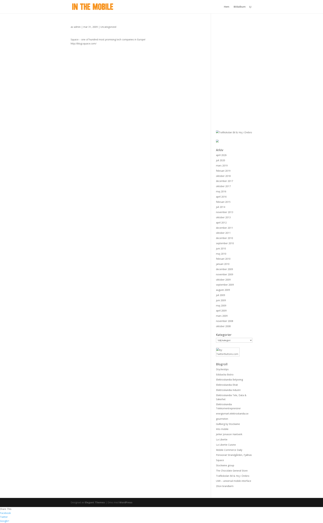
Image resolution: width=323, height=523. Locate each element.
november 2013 (224, 212)
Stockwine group (225, 465)
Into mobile (222, 429)
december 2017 (224, 181)
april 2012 (221, 222)
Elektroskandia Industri (228, 390)
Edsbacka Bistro (225, 374)
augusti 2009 (223, 289)
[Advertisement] (231, 73)
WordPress (125, 502)
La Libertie (221, 439)
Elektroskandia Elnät (227, 384)
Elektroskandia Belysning (229, 379)
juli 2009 (220, 295)
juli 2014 (220, 206)
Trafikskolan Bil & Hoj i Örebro (232, 475)
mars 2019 (222, 165)
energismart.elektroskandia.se (232, 413)
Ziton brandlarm (225, 486)
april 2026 (221, 155)
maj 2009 (221, 305)
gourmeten (222, 418)
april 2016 (221, 196)
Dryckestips (222, 369)
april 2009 (221, 310)
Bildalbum (240, 7)
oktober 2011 (223, 232)
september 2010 (225, 243)
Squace (220, 460)
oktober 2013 (223, 217)
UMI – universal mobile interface (233, 480)
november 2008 (224, 321)
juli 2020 (220, 160)
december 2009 (224, 269)
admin (77, 26)
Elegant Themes (95, 502)
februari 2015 (223, 201)
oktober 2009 (223, 279)
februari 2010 (223, 258)
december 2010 (224, 238)
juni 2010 (221, 248)
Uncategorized (108, 26)
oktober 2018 (223, 176)
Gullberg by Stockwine (228, 424)
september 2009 (225, 284)
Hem (226, 7)
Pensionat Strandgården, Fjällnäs (234, 455)
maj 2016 (221, 191)
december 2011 (224, 227)
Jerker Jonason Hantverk (229, 434)
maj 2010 (221, 253)
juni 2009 (221, 300)
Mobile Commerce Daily (229, 449)
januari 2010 (222, 264)
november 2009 (224, 274)
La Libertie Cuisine (226, 444)
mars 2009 (222, 315)
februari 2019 (223, 170)
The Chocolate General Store (232, 470)
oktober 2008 (223, 326)
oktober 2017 (223, 186)
